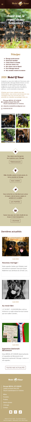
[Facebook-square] (10, 412)
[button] (2, 4)
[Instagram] (15, 412)
